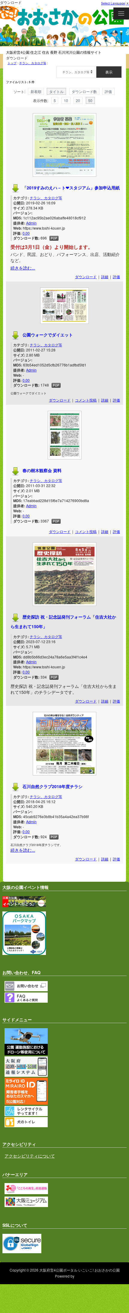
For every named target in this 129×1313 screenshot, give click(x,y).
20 (78, 100)
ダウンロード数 (84, 91)
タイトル (56, 91)
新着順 (36, 91)
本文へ (6, 8)
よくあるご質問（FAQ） (65, 997)
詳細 (104, 276)
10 (66, 100)
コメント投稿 (86, 399)
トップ (12, 63)
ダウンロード (86, 276)
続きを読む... (22, 268)
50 (90, 100)
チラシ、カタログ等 (32, 63)
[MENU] (121, 14)
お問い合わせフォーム (65, 986)
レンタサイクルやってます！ (65, 1111)
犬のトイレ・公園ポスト (65, 1122)
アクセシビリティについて (29, 1156)
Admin (31, 222)
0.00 (26, 233)
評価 (108, 91)
